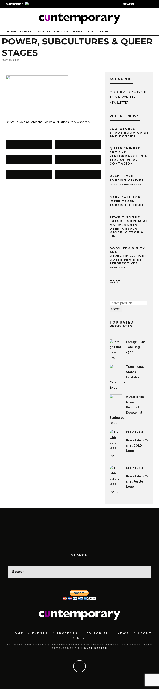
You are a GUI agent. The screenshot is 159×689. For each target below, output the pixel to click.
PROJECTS (43, 31)
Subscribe (14, 4)
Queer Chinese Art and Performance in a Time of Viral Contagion (128, 156)
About (91, 31)
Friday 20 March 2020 (125, 184)
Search (115, 309)
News (77, 31)
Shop (104, 31)
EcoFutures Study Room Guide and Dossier (129, 132)
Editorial (62, 31)
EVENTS (25, 31)
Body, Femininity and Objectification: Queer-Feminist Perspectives (128, 257)
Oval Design (95, 648)
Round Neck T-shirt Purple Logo (137, 481)
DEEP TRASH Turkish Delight (127, 177)
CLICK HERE (118, 92)
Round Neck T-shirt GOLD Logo (137, 445)
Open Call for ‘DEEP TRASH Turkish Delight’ (128, 201)
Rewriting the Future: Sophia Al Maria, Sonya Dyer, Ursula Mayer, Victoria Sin (129, 226)
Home (11, 31)
